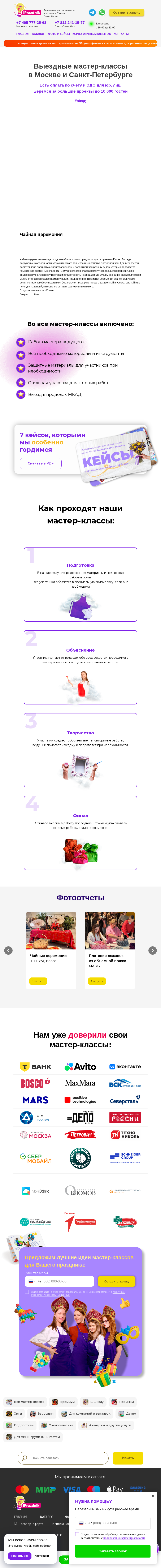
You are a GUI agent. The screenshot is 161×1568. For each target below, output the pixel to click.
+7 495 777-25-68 (31, 22)
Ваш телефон (36, 1273)
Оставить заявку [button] (126, 12)
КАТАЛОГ (38, 34)
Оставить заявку (116, 1281)
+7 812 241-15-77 (70, 22)
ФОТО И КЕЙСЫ (59, 34)
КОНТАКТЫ (121, 34)
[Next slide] (152, 950)
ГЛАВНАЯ (22, 34)
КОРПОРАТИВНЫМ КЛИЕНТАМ (92, 34)
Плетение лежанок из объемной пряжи (107, 961)
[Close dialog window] (153, 1496)
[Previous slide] (8, 950)
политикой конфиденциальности (124, 1538)
